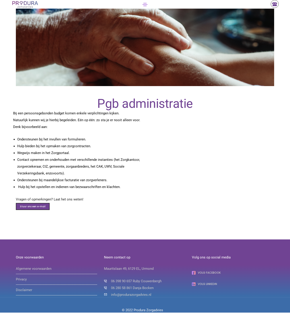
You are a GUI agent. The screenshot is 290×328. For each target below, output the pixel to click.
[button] (33, 206)
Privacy (21, 279)
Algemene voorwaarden (33, 269)
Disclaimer (24, 290)
